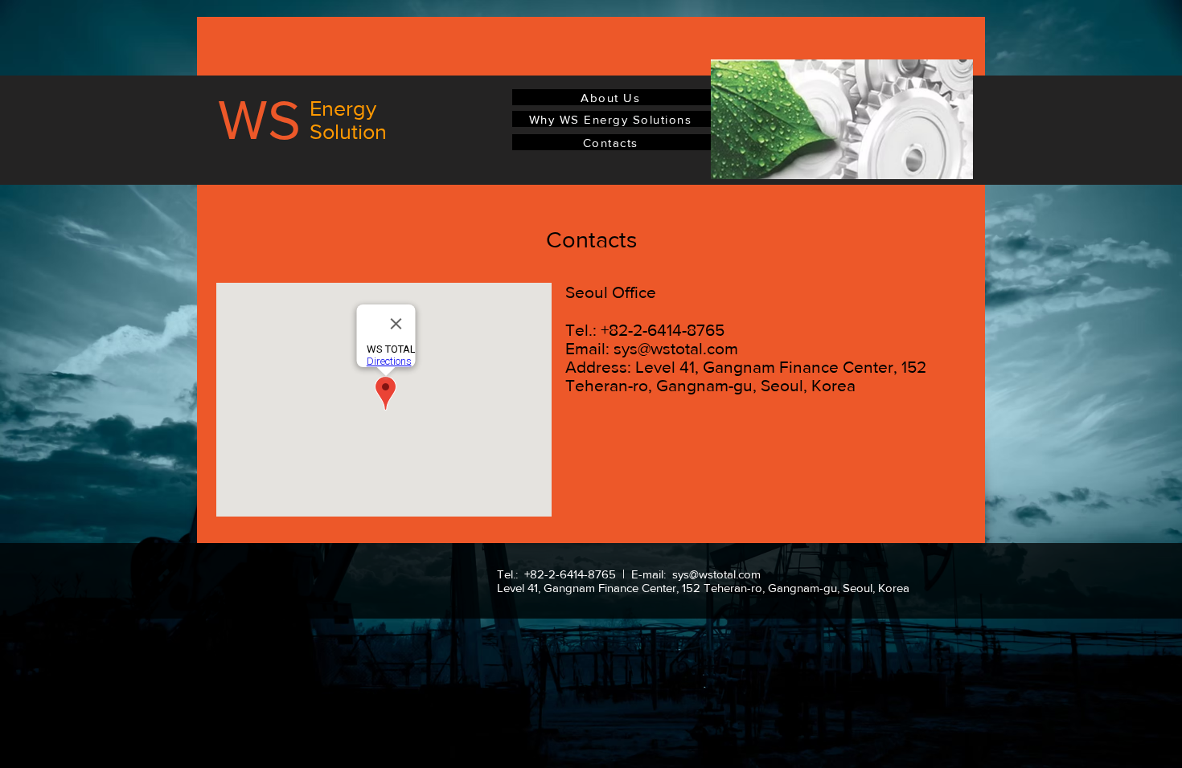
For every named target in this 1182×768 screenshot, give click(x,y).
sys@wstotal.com (676, 348)
